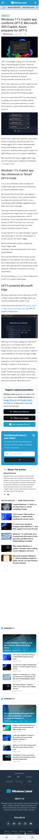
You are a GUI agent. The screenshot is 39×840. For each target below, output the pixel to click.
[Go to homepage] (6, 837)
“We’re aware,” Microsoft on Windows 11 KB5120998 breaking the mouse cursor (24, 516)
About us (7, 831)
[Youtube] (31, 824)
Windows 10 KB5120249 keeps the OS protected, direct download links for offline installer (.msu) (24, 727)
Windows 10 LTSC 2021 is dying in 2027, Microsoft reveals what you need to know (24, 747)
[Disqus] (19, 600)
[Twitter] (5, 494)
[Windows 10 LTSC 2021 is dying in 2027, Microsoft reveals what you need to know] (7, 748)
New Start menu (28, 7)
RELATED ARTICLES (8, 500)
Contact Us (22, 831)
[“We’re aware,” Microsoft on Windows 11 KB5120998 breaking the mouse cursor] (6, 516)
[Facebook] (8, 824)
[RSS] (19, 824)
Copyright (30, 831)
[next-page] (6, 570)
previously (19, 276)
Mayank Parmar (8, 34)
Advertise (14, 831)
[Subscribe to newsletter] (32, 837)
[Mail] (14, 824)
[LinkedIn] (9, 494)
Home (3, 12)
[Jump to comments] (19, 837)
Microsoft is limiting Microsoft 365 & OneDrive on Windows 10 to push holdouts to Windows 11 (19, 715)
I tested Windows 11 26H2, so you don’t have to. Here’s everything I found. (25, 506)
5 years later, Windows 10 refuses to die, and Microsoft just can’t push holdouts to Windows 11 (23, 737)
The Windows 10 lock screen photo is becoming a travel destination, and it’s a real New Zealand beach (24, 757)
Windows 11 (5, 15)
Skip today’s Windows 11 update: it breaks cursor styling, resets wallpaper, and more (25, 548)
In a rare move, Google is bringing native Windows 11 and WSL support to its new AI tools (25, 526)
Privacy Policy (18, 833)
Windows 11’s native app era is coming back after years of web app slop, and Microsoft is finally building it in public (24, 677)
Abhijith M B (7, 650)
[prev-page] (3, 570)
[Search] (35, 3)
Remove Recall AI (14, 7)
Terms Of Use (8, 833)
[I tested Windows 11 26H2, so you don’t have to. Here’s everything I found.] (6, 506)
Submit (19, 459)
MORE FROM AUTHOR (26, 500)
